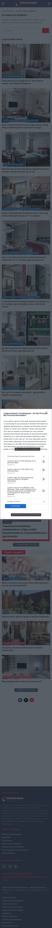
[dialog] (26, 464)
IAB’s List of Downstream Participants (27, 449)
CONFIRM (15, 506)
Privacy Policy (36, 515)
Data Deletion (16, 515)
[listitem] (26, 456)
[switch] (43, 461)
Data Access (26, 515)
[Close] (47, 413)
